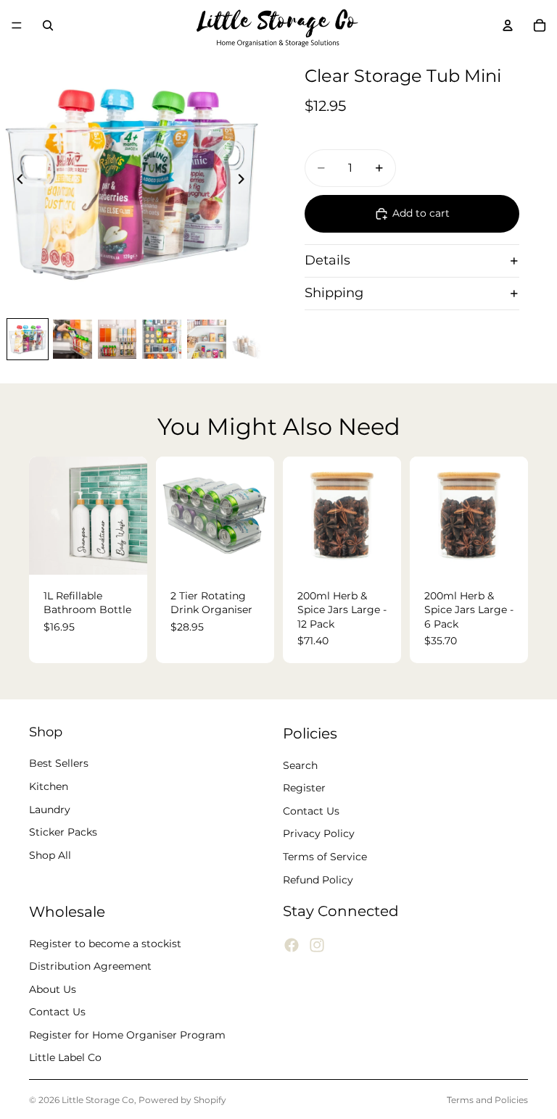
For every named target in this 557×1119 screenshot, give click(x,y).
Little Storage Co (98, 1099)
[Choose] (125, 552)
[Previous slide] (16, 181)
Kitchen (48, 786)
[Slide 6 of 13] (251, 339)
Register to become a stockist (105, 943)
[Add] (252, 552)
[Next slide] (245, 181)
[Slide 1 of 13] (27, 339)
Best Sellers (58, 763)
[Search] (48, 25)
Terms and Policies (487, 1099)
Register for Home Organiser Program (127, 1034)
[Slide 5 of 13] (206, 339)
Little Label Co (65, 1058)
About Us (52, 989)
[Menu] (16, 25)
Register (304, 788)
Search (300, 765)
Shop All (50, 855)
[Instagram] (317, 945)
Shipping (334, 293)
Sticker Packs (63, 832)
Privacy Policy (319, 834)
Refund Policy (318, 879)
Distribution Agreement (90, 966)
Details (327, 260)
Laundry (49, 809)
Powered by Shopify (182, 1099)
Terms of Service (325, 856)
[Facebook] (291, 945)
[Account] (508, 25)
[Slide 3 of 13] (117, 339)
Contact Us (311, 811)
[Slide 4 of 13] (161, 339)
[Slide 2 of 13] (72, 339)
